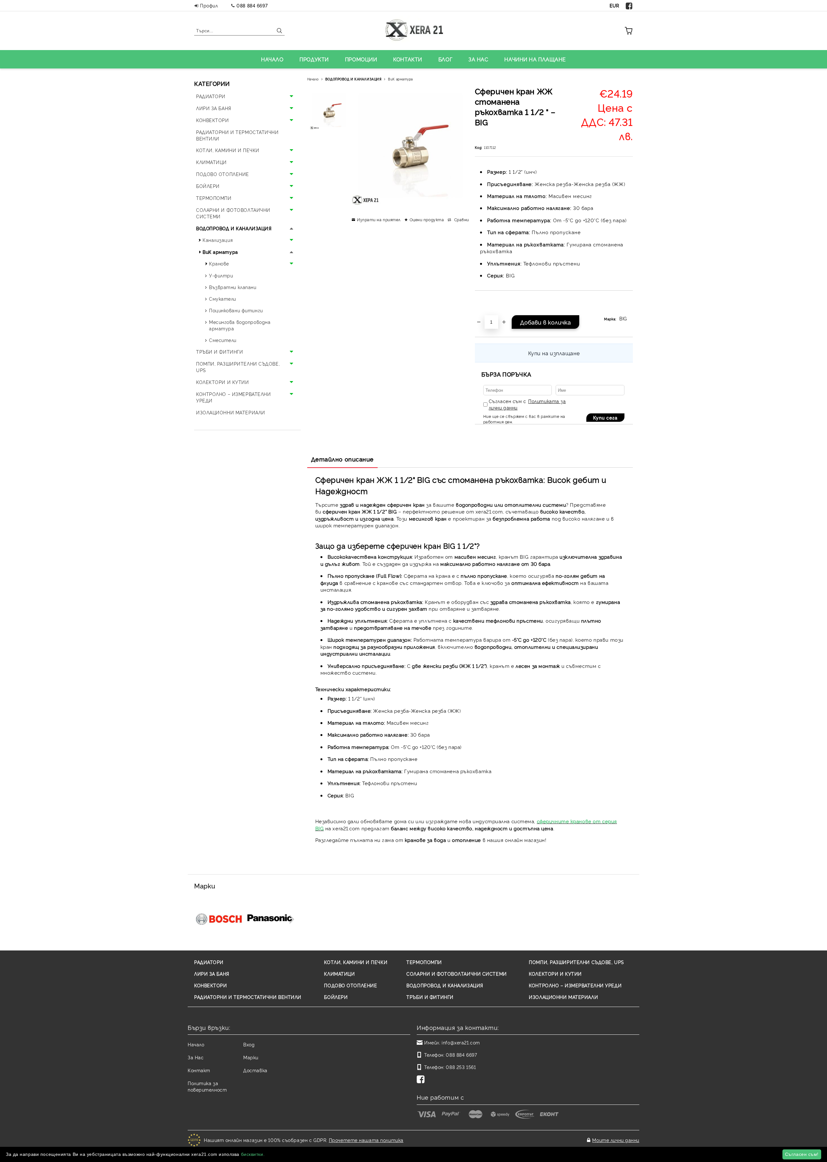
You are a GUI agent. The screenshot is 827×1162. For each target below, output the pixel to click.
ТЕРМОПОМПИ (424, 962)
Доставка (255, 1070)
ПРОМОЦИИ (361, 59)
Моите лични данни (615, 1140)
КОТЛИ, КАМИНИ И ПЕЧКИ (355, 962)
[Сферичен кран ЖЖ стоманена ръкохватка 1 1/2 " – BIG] (329, 110)
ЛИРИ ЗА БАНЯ (211, 973)
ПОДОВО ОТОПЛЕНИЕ (350, 985)
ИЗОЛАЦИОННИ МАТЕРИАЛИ (563, 997)
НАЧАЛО (272, 59)
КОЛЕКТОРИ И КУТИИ (555, 973)
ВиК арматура (400, 79)
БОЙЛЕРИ (336, 997)
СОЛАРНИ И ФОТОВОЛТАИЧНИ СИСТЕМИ (456, 973)
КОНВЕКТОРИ (210, 985)
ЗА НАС (478, 59)
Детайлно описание (342, 459)
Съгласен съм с (527, 404)
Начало (313, 79)
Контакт (199, 1070)
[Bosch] (219, 918)
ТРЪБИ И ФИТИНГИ (429, 997)
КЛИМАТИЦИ (339, 973)
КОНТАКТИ (407, 59)
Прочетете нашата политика (366, 1140)
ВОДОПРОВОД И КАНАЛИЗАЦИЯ (353, 79)
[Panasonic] (270, 918)
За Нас (196, 1057)
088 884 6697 (251, 5)
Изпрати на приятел (379, 219)
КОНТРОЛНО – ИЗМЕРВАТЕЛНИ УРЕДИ (575, 985)
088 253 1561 (461, 1067)
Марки (250, 1057)
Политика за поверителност (207, 1086)
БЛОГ (445, 59)
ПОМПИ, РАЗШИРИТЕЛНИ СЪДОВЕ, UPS (576, 962)
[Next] (290, 919)
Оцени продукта (427, 219)
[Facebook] (629, 5)
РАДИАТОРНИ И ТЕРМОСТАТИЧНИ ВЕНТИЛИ (247, 997)
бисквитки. (253, 1154)
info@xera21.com (461, 1042)
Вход (249, 1044)
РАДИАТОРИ (209, 962)
